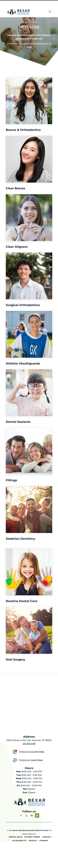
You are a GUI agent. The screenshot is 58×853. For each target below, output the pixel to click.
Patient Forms (32, 837)
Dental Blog (15, 837)
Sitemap (44, 841)
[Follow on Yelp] (26, 815)
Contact (46, 837)
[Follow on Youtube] (32, 815)
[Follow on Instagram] (37, 815)
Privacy (33, 841)
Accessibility (19, 841)
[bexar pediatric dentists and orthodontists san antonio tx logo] (29, 805)
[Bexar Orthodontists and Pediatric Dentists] (18, 11)
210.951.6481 (29, 743)
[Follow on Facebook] (21, 815)
